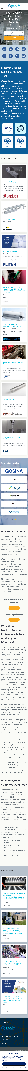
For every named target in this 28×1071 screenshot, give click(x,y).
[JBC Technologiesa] (6, 376)
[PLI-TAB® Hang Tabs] (14, 241)
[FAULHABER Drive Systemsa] (11, 339)
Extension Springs (9, 219)
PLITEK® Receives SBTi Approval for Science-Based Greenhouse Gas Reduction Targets (12, 999)
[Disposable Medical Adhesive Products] (14, 352)
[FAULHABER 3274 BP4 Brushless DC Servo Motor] (14, 314)
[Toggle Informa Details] (14, 1)
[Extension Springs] (14, 209)
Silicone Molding (8, 399)
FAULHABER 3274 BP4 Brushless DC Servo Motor (12, 325)
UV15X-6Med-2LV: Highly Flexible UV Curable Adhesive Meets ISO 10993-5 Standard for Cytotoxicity (14, 289)
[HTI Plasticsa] (5, 451)
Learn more (14, 608)
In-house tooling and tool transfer (11, 438)
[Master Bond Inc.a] (6, 302)
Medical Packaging (9, 182)
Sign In (25, 8)
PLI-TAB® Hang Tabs (10, 251)
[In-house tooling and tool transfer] (14, 427)
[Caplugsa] (10, 196)
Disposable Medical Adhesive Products (13, 363)
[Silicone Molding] (14, 389)
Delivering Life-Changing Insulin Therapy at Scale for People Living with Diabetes (12, 963)
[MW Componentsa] (7, 229)
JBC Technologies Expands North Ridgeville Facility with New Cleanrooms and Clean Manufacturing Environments (13, 930)
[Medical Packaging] (14, 171)
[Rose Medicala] (12, 414)
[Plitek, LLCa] (10, 264)
